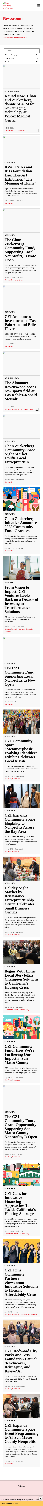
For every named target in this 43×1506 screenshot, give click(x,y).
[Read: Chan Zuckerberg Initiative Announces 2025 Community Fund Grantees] (21, 520)
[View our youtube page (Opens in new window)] (36, 1489)
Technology (30, 629)
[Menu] (38, 5)
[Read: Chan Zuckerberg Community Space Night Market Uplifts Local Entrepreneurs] (21, 450)
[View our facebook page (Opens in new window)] (9, 1489)
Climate (7, 629)
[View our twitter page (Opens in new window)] (31, 1489)
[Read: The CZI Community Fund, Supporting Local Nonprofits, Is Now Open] (21, 672)
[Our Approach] (8, 5)
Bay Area (8, 409)
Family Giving (18, 280)
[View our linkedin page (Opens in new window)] (25, 1489)
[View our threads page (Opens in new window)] (20, 1489)
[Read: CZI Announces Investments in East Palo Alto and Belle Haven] (21, 317)
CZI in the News (19, 130)
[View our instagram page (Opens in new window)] (14, 1489)
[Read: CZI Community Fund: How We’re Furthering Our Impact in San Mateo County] (21, 1049)
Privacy (31, 1499)
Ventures (8, 631)
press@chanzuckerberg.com (15, 37)
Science (22, 629)
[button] (21, 55)
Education (14, 629)
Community (9, 130)
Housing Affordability (21, 1010)
